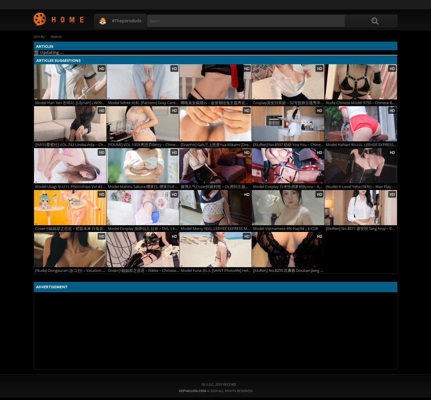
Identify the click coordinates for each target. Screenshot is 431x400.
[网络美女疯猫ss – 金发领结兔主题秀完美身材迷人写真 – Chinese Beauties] (215, 81)
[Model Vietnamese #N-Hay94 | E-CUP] (288, 207)
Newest (56, 36)
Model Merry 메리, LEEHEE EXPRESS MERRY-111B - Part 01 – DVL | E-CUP (216, 228)
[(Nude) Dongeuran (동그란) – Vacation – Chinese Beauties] (70, 249)
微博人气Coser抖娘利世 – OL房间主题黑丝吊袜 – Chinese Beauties (216, 186)
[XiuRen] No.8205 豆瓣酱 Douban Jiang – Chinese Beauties (288, 270)
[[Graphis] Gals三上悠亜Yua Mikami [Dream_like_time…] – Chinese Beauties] (215, 123)
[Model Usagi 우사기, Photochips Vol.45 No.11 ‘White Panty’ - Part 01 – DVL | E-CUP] (70, 165)
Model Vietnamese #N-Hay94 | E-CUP (285, 228)
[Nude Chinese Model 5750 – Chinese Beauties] (361, 81)
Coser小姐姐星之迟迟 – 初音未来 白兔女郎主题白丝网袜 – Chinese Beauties (70, 228)
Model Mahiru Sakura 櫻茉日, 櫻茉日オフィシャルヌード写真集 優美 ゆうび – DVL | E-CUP (143, 186)
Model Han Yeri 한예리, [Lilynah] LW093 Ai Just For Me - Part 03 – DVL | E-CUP (70, 102)
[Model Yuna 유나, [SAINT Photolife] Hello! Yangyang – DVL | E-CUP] (215, 249)
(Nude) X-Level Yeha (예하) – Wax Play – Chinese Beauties (361, 186)
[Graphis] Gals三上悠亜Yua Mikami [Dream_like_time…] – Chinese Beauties (216, 144)
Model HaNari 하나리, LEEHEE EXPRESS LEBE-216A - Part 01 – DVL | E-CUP (361, 144)
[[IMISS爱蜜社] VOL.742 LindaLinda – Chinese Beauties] (70, 123)
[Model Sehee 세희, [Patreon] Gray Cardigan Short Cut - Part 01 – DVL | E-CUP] (143, 81)
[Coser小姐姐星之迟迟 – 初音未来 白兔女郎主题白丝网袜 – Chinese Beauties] (70, 207)
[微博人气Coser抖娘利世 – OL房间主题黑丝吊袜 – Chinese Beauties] (215, 165)
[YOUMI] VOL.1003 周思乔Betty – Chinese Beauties (143, 144)
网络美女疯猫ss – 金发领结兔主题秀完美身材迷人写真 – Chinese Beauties (216, 102)
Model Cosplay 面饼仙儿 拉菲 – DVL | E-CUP (143, 228)
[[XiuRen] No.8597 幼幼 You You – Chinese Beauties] (288, 123)
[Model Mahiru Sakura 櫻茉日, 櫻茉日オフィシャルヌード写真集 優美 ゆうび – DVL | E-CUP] (143, 165)
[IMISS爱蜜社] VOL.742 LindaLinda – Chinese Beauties (70, 144)
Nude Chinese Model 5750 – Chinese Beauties (361, 102)
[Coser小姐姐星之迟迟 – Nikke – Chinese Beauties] (143, 249)
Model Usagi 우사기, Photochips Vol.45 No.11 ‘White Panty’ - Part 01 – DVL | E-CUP (70, 186)
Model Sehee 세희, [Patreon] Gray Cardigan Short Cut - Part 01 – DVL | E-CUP (143, 102)
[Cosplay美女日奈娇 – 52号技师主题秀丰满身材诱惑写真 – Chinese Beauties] (288, 81)
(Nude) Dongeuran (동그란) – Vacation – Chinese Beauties (70, 270)
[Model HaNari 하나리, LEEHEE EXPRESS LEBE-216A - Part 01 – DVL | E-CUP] (361, 123)
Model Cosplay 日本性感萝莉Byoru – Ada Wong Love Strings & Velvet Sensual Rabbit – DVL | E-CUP (288, 186)
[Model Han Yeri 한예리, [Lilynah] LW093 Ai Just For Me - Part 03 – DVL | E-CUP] (70, 81)
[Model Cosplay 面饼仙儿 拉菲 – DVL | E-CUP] (143, 207)
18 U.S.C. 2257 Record (218, 384)
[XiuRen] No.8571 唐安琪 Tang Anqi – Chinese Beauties (361, 228)
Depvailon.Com (59, 19)
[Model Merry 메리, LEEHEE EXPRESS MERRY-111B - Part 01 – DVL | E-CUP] (215, 207)
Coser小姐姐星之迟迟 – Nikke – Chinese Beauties (143, 270)
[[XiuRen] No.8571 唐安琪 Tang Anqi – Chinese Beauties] (361, 207)
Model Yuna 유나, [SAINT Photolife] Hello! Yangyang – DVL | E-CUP (216, 270)
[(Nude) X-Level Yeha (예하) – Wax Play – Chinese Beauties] (361, 165)
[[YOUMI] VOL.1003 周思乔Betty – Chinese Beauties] (143, 123)
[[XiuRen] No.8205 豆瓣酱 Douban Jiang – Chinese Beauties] (288, 249)
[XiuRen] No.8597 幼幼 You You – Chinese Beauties (288, 144)
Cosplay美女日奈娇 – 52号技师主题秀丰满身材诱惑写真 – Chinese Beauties (288, 102)
